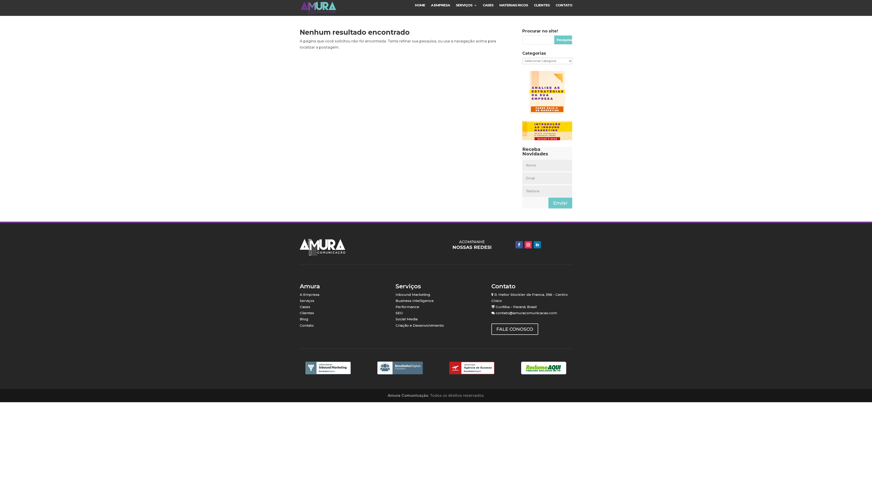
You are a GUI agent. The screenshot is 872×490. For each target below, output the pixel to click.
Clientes (542, 5)
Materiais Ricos (513, 5)
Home (420, 5)
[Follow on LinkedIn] (537, 244)
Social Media (407, 319)
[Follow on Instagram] (528, 244)
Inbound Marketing (413, 294)
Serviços (464, 5)
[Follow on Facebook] (519, 244)
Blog (304, 319)
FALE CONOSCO (514, 329)
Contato (564, 5)
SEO (399, 313)
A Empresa (440, 5)
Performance (407, 307)
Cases (488, 5)
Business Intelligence (415, 301)
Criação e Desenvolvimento (420, 325)
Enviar (560, 203)
